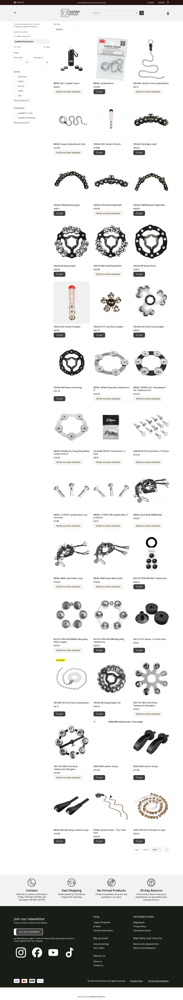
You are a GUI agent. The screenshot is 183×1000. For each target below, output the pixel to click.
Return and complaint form (146, 944)
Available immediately (26, 118)
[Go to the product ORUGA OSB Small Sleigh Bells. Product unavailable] (111, 181)
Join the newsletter (29, 931)
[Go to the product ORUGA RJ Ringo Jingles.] (72, 241)
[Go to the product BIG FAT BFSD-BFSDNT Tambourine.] (151, 554)
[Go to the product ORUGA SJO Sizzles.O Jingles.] (72, 302)
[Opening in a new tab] (21, 952)
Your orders (98, 948)
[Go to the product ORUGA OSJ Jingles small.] (151, 120)
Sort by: (57, 24)
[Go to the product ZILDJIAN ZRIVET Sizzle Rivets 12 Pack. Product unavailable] (111, 427)
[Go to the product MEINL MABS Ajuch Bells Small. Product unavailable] (111, 554)
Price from (18, 57)
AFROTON (22, 76)
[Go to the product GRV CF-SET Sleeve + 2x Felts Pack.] (151, 615)
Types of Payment (101, 922)
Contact (150, 2)
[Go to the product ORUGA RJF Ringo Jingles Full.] (111, 678)
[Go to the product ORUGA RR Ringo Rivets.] (151, 241)
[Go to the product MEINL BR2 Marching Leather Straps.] (72, 806)
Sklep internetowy (91, 997)
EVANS (20, 91)
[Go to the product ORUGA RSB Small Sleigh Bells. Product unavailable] (111, 241)
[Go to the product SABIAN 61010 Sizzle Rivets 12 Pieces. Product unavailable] (151, 427)
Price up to (38, 57)
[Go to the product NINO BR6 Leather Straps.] (124, 742)
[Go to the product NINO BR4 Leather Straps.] (151, 742)
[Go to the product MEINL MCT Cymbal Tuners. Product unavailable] (72, 59)
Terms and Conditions (158, 981)
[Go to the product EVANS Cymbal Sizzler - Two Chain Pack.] (111, 806)
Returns (161, 2)
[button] (15, 13)
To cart (99, 91)
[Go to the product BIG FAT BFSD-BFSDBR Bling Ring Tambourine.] (111, 615)
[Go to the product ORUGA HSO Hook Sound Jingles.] (151, 302)
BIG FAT (21, 86)
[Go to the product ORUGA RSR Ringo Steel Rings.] (72, 363)
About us (97, 961)
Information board (142, 930)
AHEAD (21, 81)
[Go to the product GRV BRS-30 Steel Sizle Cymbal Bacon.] (72, 678)
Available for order (25, 113)
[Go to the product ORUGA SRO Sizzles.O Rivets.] (111, 120)
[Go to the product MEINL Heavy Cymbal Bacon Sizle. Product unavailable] (72, 120)
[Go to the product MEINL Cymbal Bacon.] (111, 59)
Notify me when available (68, 91)
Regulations (139, 922)
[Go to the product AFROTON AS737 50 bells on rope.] (151, 806)
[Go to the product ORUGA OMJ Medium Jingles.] (72, 181)
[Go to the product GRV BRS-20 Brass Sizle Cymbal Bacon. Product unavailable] (151, 59)
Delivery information (103, 930)
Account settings (101, 944)
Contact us (98, 965)
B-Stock (97, 926)
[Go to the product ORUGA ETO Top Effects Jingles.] (111, 302)
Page (136, 850)
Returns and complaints (144, 948)
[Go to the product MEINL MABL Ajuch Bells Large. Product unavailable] (72, 554)
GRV (19, 95)
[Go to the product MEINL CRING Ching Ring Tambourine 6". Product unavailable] (111, 363)
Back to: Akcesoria (23, 36)
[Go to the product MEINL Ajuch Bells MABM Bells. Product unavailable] (151, 490)
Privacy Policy (139, 926)
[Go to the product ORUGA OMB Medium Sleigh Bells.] (151, 181)
